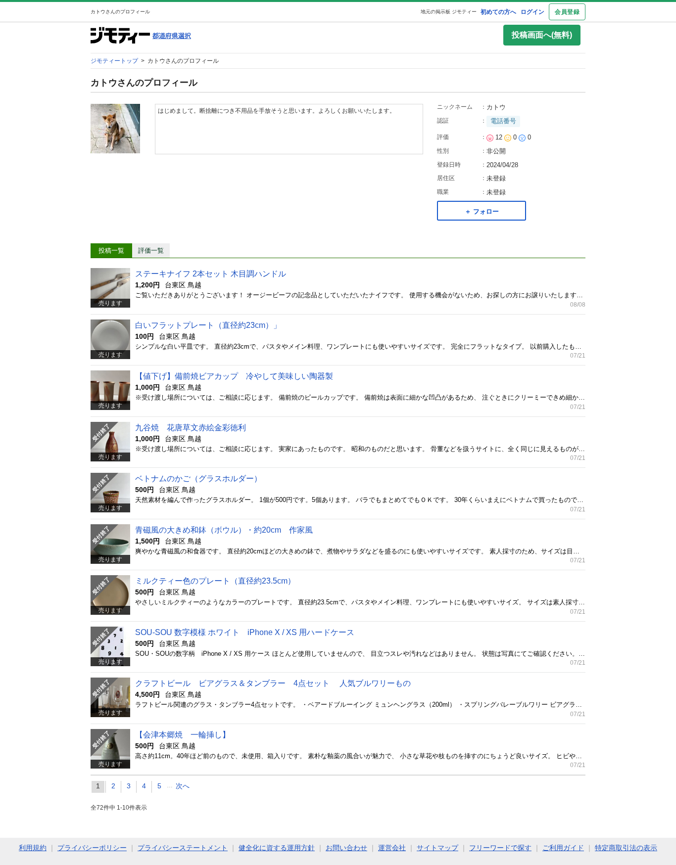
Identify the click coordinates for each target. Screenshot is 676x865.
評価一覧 (151, 250)
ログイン (532, 11)
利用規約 (33, 848)
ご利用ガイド (563, 848)
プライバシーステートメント (183, 848)
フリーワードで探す (500, 848)
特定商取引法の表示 (626, 848)
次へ (183, 786)
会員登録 (567, 11)
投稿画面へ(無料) (542, 35)
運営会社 (392, 848)
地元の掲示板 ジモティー (449, 11)
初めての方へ (498, 11)
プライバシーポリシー (92, 848)
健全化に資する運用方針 (277, 848)
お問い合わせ (346, 848)
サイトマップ (437, 848)
